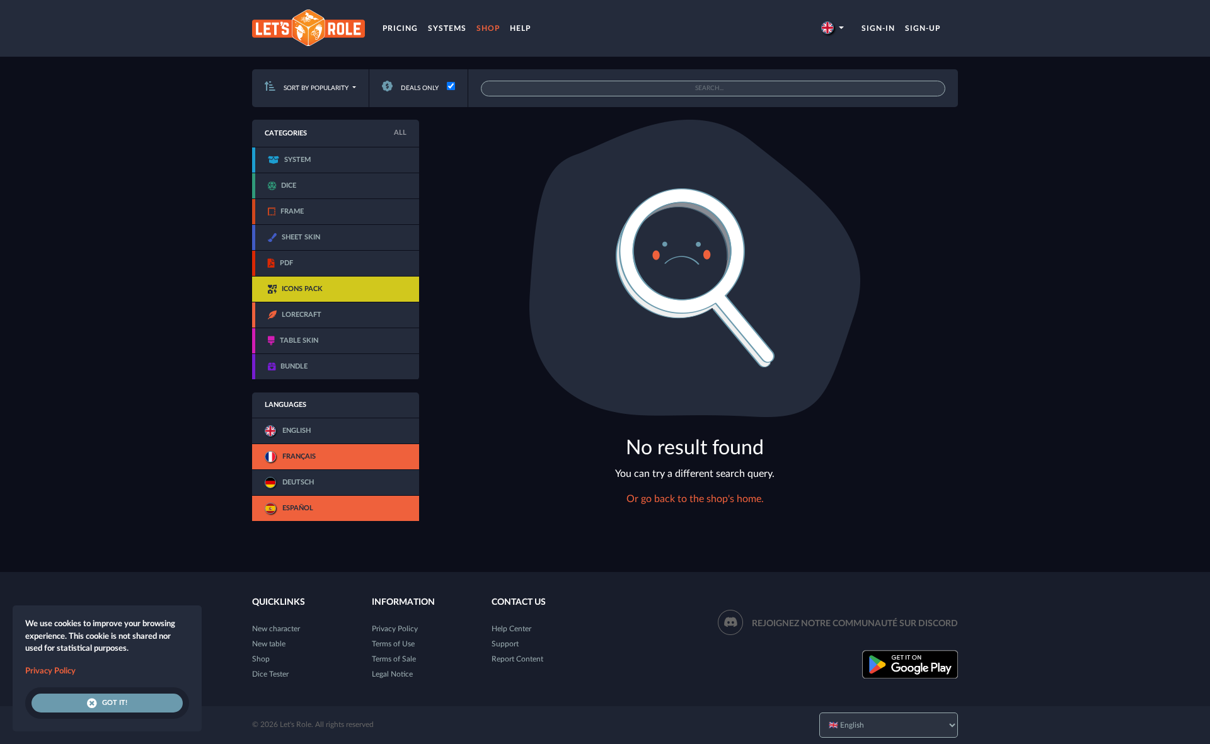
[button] (832, 28)
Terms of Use (393, 644)
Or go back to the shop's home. (695, 499)
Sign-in (878, 28)
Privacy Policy (395, 628)
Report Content (517, 659)
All (400, 132)
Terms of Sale (394, 659)
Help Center (511, 628)
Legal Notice (392, 674)
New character (276, 628)
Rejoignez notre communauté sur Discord (855, 623)
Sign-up (922, 28)
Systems (447, 28)
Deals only (419, 88)
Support (505, 644)
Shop (488, 28)
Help (520, 28)
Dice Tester (270, 674)
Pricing (400, 28)
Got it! (114, 702)
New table (268, 644)
